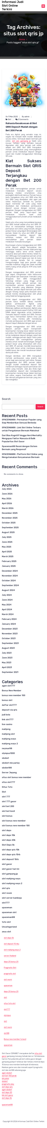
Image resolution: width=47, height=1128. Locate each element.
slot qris (6, 888)
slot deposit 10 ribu (11, 944)
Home (22, 39)
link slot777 (7, 719)
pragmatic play (8, 1084)
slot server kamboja (12, 898)
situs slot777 (8, 782)
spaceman (7, 907)
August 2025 (8, 532)
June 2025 (7, 542)
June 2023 (7, 657)
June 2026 (7, 494)
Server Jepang (9, 772)
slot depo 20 (7, 1092)
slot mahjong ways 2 (12, 883)
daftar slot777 (9, 705)
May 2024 (6, 604)
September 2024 (10, 585)
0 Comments (22, 119)
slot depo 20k (8, 840)
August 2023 (8, 648)
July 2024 (7, 595)
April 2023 (7, 667)
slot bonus (7, 816)
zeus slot (6, 931)
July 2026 (7, 489)
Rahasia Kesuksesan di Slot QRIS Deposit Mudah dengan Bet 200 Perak (21, 127)
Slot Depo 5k (8, 845)
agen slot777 (8, 686)
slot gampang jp (10, 874)
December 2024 (10, 571)
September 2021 (10, 672)
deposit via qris (9, 710)
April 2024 (7, 609)
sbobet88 (7, 768)
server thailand (10, 956)
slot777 (6, 903)
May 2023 (6, 662)
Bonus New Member (11, 690)
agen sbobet (7, 1073)
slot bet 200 (8, 806)
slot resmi (7, 893)
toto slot (6, 922)
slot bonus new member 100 (16, 825)
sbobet (5, 758)
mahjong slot (8, 734)
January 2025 (9, 566)
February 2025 (9, 561)
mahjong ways (9, 739)
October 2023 (9, 638)
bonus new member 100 (13, 695)
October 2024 (9, 580)
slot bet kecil (8, 811)
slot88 (6, 1033)
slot (5, 997)
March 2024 (8, 614)
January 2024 (9, 624)
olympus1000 (8, 753)
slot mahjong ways (11, 878)
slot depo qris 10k (10, 849)
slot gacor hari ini (10, 869)
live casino (7, 724)
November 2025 (10, 518)
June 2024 (7, 600)
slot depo (6, 830)
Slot (9, 119)
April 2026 (7, 503)
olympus (7, 1015)
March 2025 (7, 556)
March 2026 (8, 508)
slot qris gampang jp (21, 141)
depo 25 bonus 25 (11, 962)
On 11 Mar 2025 (12, 117)
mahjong (6, 729)
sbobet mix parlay (11, 763)
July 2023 (7, 653)
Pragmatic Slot (10, 968)
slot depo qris (7, 1087)
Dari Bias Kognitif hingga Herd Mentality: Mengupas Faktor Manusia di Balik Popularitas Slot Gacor (22, 438)
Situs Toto (7, 787)
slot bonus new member (14, 821)
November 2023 (10, 633)
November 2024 (10, 576)
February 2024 (9, 619)
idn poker (5, 1079)
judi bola (6, 714)
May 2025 (6, 547)
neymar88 (7, 748)
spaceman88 (8, 917)
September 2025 (10, 527)
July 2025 (7, 537)
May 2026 (6, 498)
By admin (25, 117)
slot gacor (7, 864)
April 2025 (7, 551)
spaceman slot (9, 912)
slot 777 (6, 796)
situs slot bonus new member (16, 777)
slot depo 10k (8, 835)
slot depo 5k (9, 938)
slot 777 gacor (9, 801)
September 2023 (10, 643)
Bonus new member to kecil (15, 1039)
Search (6, 399)
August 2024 (8, 590)
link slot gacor (7, 1095)
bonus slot (7, 700)
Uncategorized (9, 927)
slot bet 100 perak (9, 1076)
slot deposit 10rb (10, 859)
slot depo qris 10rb (11, 854)
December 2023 (10, 629)
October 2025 (9, 522)
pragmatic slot (10, 974)
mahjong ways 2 (10, 743)
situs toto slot (10, 1003)
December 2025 (10, 513)
